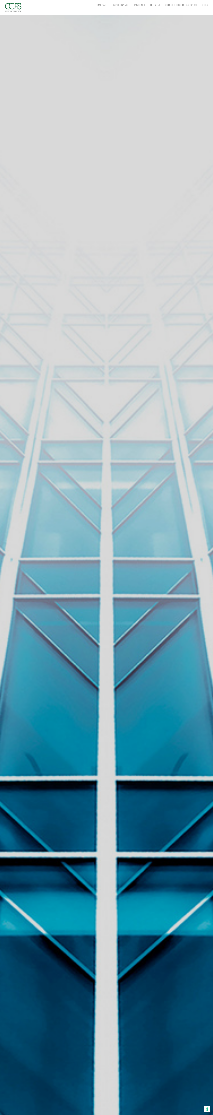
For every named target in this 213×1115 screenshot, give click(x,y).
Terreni (155, 5)
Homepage (101, 5)
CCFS (205, 5)
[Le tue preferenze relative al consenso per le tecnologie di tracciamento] (207, 1109)
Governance (121, 5)
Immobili (139, 5)
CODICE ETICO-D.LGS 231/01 (181, 5)
